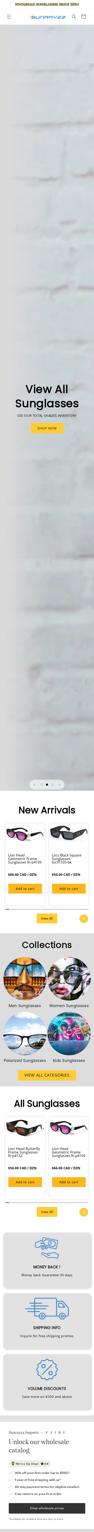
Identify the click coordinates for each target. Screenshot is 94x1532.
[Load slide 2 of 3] (47, 784)
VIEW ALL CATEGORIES (47, 1075)
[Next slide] (59, 784)
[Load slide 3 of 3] (52, 784)
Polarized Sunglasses (25, 1060)
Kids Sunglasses (69, 1060)
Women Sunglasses (69, 1005)
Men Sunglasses (25, 1005)
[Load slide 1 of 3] (41, 784)
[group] (25, 864)
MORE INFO (47, 428)
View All (47, 918)
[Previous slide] (34, 784)
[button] (9, 16)
